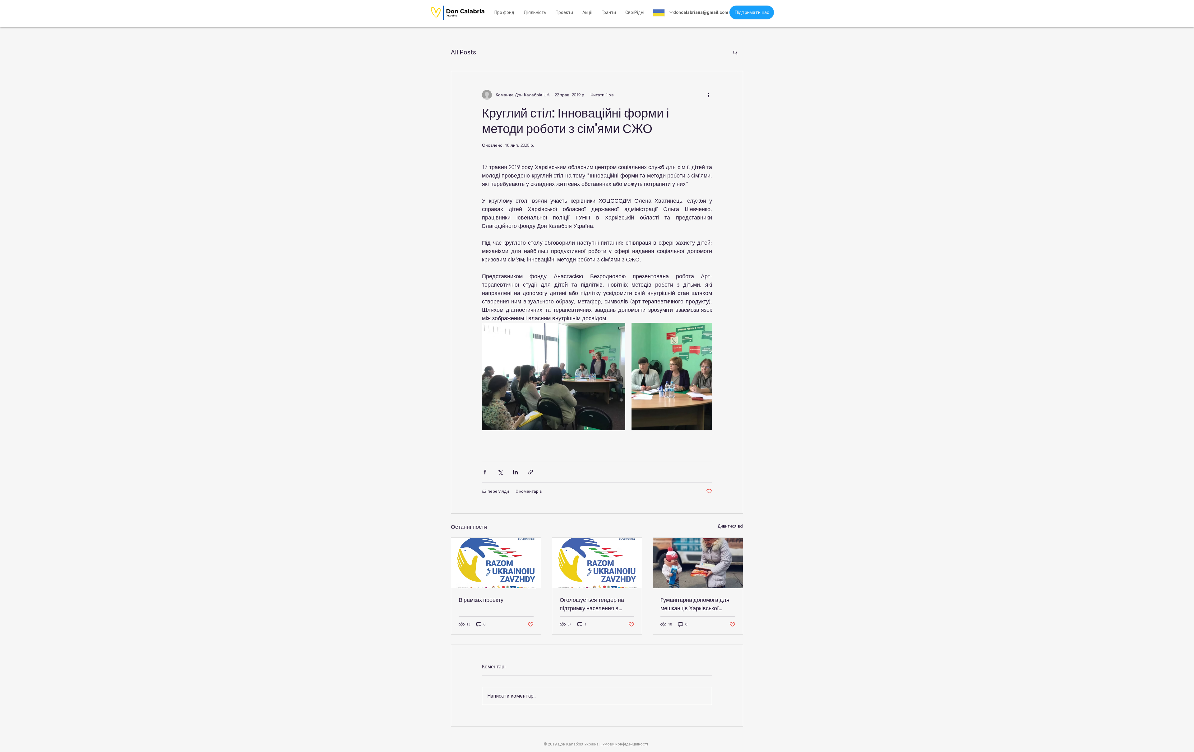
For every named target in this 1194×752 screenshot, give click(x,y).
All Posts (463, 52)
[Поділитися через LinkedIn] (515, 472)
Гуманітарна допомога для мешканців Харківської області (694, 604)
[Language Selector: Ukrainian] (662, 13)
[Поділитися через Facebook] (485, 472)
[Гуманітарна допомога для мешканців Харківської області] (698, 563)
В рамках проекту (481, 600)
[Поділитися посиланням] (531, 472)
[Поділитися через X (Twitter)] (500, 472)
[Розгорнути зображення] (553, 376)
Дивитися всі (730, 526)
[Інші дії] (708, 95)
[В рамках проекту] (496, 563)
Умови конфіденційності (624, 744)
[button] (635, 12)
